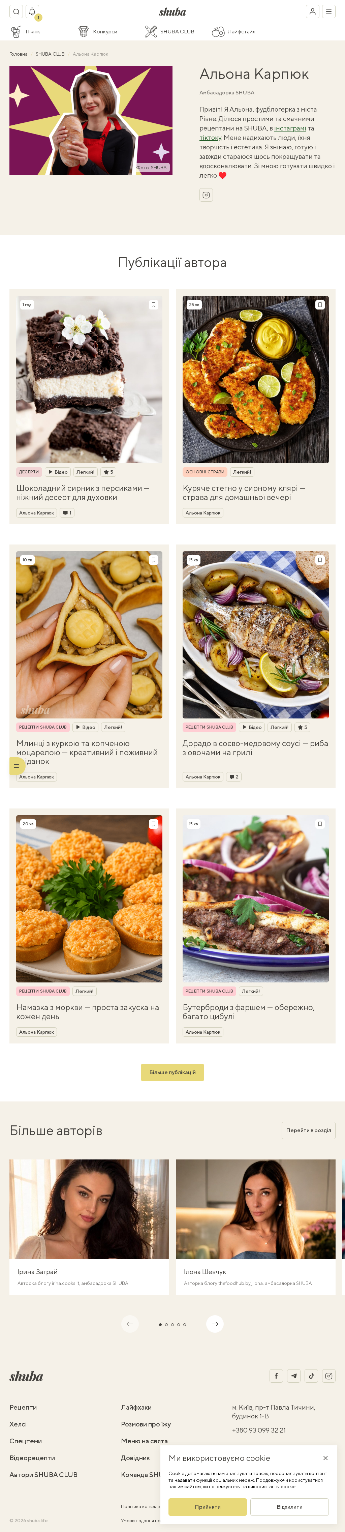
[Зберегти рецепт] (153, 305)
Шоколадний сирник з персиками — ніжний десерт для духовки (83, 492)
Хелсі (18, 1424)
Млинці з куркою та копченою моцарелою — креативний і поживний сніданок (87, 752)
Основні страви (205, 472)
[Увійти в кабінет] (312, 11)
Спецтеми (25, 1441)
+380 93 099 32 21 (259, 1430)
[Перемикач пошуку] (16, 11)
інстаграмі (290, 128)
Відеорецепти (32, 1458)
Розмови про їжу (146, 1424)
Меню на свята (144, 1441)
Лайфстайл (241, 31)
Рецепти (23, 1407)
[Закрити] (325, 1457)
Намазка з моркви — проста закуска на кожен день (87, 1012)
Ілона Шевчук (205, 1271)
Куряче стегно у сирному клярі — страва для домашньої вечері (244, 492)
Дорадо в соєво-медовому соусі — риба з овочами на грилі (255, 748)
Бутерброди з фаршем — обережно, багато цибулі (249, 1012)
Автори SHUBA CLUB (43, 1474)
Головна (19, 54)
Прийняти (208, 1507)
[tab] (160, 1324)
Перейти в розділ (308, 1130)
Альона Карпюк (36, 512)
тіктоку (210, 137)
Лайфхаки (136, 1407)
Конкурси (105, 31)
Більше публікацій (172, 1072)
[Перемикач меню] (329, 11)
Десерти (29, 472)
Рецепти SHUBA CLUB (43, 727)
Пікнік (33, 31)
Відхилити (290, 1507)
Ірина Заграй (38, 1271)
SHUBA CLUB (177, 31)
